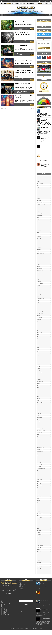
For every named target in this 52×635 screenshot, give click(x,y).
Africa (38, 185)
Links (19, 592)
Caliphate (38, 234)
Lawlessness (39, 368)
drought (38, 515)
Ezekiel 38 (38, 300)
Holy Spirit (38, 336)
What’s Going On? (22, 595)
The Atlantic (3, 608)
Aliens (38, 187)
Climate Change (39, 247)
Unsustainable (39, 485)
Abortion (38, 181)
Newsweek (3, 605)
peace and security (40, 545)
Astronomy (39, 206)
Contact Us (40, 628)
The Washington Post (5, 614)
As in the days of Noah (41, 204)
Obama (38, 400)
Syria (38, 453)
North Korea (39, 396)
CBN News (3, 596)
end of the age (39, 517)
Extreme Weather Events (41, 298)
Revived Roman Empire (41, 430)
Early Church (39, 279)
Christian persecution (40, 240)
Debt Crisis (39, 264)
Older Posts (32, 108)
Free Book (20, 587)
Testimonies (39, 460)
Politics (38, 411)
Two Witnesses (39, 477)
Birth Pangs (39, 221)
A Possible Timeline (20, 58)
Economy (38, 285)
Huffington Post (4, 602)
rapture (38, 549)
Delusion (38, 266)
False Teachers (39, 304)
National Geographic (4, 604)
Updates (20, 594)
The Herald (3, 613)
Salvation (38, 436)
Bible (38, 217)
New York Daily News (5, 606)
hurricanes (39, 530)
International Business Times (6, 603)
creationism (39, 511)
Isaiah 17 (38, 345)
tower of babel (39, 566)
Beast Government (40, 215)
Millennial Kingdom (40, 381)
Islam (38, 347)
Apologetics (39, 196)
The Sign (20, 593)
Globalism (38, 315)
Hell (37, 330)
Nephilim (38, 387)
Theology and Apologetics (41, 468)
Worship (38, 502)
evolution (38, 521)
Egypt (38, 287)
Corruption (39, 251)
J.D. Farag (38, 355)
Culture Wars (39, 255)
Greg (20, 610)
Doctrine (38, 272)
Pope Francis (39, 413)
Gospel (38, 321)
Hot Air (2, 601)
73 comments (19, 105)
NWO (38, 385)
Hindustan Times (4, 600)
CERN (38, 232)
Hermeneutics (39, 332)
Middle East (39, 379)
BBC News (3, 595)
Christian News (39, 238)
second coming (39, 560)
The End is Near (39, 464)
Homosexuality (39, 338)
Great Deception (39, 323)
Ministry (38, 383)
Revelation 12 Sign (40, 428)
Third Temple (39, 470)
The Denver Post (4, 611)
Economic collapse (40, 283)
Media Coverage (39, 377)
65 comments (19, 67)
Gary (20, 608)
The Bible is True (39, 462)
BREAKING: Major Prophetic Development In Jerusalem (46, 129)
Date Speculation (40, 262)
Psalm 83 (38, 421)
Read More (32, 29)
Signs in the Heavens (40, 447)
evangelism (39, 519)
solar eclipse (39, 562)
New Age (38, 389)
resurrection (39, 553)
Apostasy (38, 198)
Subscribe (44, 48)
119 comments (19, 54)
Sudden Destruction (40, 451)
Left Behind (39, 370)
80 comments (19, 92)
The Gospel (39, 466)
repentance (39, 551)
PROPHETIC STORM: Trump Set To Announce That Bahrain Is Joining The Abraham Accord (24, 72)
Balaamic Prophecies (40, 213)
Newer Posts (3, 108)
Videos (38, 487)
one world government (41, 543)
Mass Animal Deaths (40, 372)
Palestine (38, 404)
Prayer (38, 415)
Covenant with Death (40, 253)
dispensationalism (40, 513)
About (20, 583)
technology (39, 564)
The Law (42, 111)
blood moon (39, 504)
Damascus (39, 257)
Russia (38, 434)
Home (20, 582)
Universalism (39, 483)
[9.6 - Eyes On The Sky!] (44, 101)
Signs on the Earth (40, 449)
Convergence (39, 249)
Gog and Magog (39, 317)
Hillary (21, 611)
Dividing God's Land (40, 270)
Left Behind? (21, 591)
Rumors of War (39, 432)
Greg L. (21, 609)
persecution (39, 547)
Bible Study (39, 219)
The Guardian (3, 612)
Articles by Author (22, 584)
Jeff (20, 612)
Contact (20, 585)
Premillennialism (39, 417)
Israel (38, 351)
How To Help (21, 590)
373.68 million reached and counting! (43, 34)
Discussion (21, 586)
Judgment (38, 366)
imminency (39, 532)
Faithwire (2, 598)
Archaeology (39, 200)
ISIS (37, 340)
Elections (38, 289)
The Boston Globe (4, 609)
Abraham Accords (40, 183)
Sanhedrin (38, 438)
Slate (2, 607)
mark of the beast (40, 534)
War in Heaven (39, 496)
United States (39, 481)
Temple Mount (39, 455)
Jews (38, 362)
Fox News (3, 599)
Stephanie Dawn (22, 614)
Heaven (38, 328)
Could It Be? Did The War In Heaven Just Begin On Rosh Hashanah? (22, 34)
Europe (38, 296)
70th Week (39, 179)
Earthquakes (39, 281)
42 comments (19, 79)
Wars (38, 498)
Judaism (38, 364)
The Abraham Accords (21, 45)
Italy (37, 353)
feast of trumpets (40, 526)
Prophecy (38, 419)
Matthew (21, 613)
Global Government (40, 313)
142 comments (19, 29)
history (38, 528)
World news (39, 500)
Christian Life (39, 236)
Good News (39, 319)
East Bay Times (4, 597)
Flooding (38, 306)
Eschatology (39, 294)
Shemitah (38, 445)
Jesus (38, 360)
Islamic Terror (39, 349)
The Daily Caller (4, 610)
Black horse (39, 223)
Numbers (38, 398)
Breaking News (39, 230)
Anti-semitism (39, 189)
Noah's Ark (38, 394)
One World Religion (40, 402)
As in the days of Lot (40, 202)
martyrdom (39, 536)
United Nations (39, 479)
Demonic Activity (40, 268)
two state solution (40, 570)
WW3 (38, 494)
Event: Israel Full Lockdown (23, 83)
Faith (38, 302)
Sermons (38, 443)
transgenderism (39, 568)
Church (38, 245)
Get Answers (21, 588)
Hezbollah (38, 334)
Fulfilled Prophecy (40, 311)
